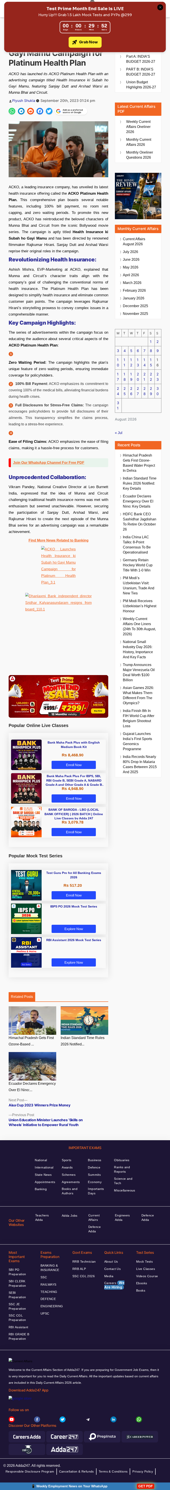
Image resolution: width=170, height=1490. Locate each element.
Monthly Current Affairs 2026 (138, 142)
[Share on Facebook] (40, 111)
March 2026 (132, 283)
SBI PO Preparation (17, 1272)
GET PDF (145, 1486)
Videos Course (147, 1276)
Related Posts (22, 997)
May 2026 (130, 267)
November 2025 (135, 314)
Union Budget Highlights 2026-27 (141, 84)
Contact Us (112, 1269)
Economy (95, 1182)
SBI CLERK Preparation (17, 1283)
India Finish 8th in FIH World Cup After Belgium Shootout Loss (138, 718)
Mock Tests (144, 1261)
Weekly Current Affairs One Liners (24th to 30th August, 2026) (139, 626)
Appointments (45, 1182)
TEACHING (49, 1292)
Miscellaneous (124, 1190)
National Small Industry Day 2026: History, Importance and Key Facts (138, 649)
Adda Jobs (69, 1215)
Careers (114, 1285)
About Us (111, 1261)
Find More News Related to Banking (59, 540)
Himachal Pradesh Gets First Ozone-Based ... (31, 1041)
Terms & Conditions (113, 1471)
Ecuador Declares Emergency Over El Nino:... (32, 1087)
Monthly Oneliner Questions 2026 (139, 154)
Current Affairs (94, 1218)
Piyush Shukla (23, 100)
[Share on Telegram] (21, 111)
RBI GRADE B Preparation (19, 1336)
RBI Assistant (18, 1327)
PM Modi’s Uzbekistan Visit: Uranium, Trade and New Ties (138, 585)
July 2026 (130, 252)
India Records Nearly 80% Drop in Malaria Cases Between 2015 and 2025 (140, 764)
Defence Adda (94, 1229)
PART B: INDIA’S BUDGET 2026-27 (140, 71)
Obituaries (121, 1160)
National (41, 1160)
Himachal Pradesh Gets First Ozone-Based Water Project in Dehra (139, 462)
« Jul (118, 433)
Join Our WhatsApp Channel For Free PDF (48, 462)
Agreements (71, 1182)
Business (94, 1160)
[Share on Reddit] (30, 111)
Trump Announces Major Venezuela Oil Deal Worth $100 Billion (139, 672)
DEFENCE (48, 1299)
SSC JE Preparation (17, 1306)
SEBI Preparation (17, 1295)
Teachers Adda (42, 1218)
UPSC (45, 1313)
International (44, 1167)
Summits (94, 1174)
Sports (66, 1160)
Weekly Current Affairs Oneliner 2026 (138, 127)
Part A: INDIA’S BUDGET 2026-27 (140, 59)
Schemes (68, 1174)
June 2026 (131, 259)
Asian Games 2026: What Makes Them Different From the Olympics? (138, 695)
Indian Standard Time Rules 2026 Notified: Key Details (139, 483)
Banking (41, 1189)
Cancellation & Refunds (76, 1471)
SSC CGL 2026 (83, 1276)
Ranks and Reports (122, 1169)
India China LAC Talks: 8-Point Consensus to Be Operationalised (137, 544)
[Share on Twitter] (49, 111)
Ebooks (141, 1283)
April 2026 (131, 275)
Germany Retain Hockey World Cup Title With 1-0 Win (138, 565)
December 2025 (135, 306)
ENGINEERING (52, 1306)
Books (140, 1290)
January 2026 (133, 298)
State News (43, 1174)
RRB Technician (84, 1261)
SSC (44, 1277)
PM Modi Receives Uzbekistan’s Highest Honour (139, 606)
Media (108, 1276)
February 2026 (134, 290)
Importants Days (96, 1191)
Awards (67, 1167)
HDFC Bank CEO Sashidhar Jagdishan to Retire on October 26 (139, 521)
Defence (94, 1167)
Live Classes (145, 1269)
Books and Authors (69, 1191)
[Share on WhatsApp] (12, 111)
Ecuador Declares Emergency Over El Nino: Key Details (138, 501)
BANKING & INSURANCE (50, 1268)
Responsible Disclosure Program (30, 1471)
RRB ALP (79, 1269)
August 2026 (134, 241)
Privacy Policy (142, 1471)
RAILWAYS (48, 1284)
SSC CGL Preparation (17, 1318)
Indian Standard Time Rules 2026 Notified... (82, 1041)
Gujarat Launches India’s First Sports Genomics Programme (137, 741)
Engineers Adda (122, 1218)
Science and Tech (123, 1181)
